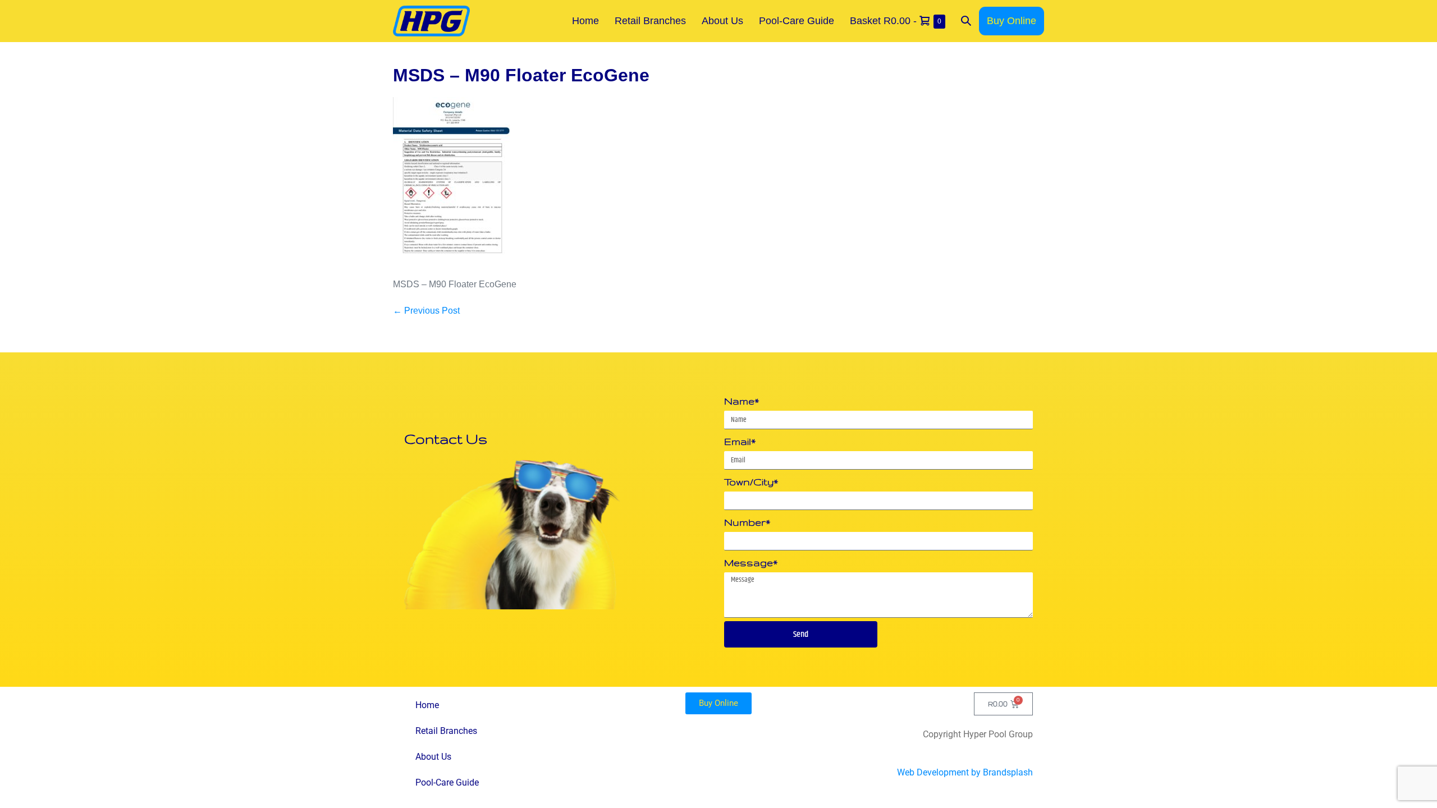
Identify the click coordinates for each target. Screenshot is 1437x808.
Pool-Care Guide (796, 20)
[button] (966, 21)
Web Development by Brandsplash (965, 772)
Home (585, 20)
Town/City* (751, 481)
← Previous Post (426, 310)
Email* (740, 441)
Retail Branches (650, 20)
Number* (747, 522)
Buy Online (1011, 20)
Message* (750, 562)
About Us (722, 20)
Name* (741, 401)
